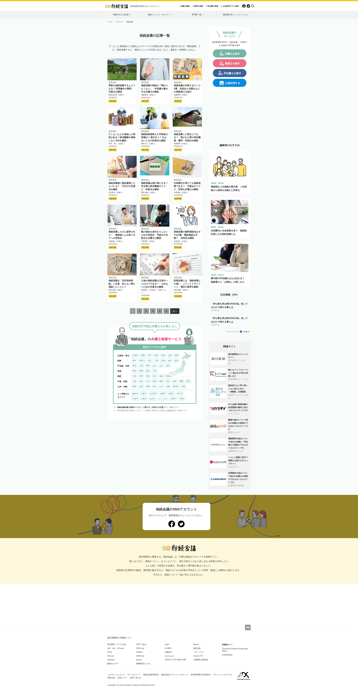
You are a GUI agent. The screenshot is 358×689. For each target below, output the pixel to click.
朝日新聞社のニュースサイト (238, 355)
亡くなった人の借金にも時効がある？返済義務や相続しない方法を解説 (122, 137)
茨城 (163, 360)
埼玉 (149, 360)
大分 (161, 386)
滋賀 (161, 376)
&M (108, 648)
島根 (161, 381)
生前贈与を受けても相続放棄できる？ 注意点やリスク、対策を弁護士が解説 (187, 186)
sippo (167, 644)
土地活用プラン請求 (231, 6)
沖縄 (183, 386)
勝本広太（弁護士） (148, 144)
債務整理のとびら (143, 664)
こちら (169, 410)
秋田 (156, 355)
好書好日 (168, 652)
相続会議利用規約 (151, 674)
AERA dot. (140, 656)
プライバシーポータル (222, 674)
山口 (148, 381)
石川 (161, 366)
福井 (168, 366)
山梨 (141, 366)
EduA (109, 652)
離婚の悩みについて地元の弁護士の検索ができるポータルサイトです (238, 424)
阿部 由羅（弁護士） (149, 192)
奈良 (154, 376)
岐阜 (148, 371)
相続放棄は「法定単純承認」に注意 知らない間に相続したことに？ (122, 283)
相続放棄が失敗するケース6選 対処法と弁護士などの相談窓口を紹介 (187, 88)
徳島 (174, 381)
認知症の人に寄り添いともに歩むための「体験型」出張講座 (238, 388)
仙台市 (152, 399)
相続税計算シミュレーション (235, 14)
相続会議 (197, 648)
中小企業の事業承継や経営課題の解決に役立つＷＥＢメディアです (238, 407)
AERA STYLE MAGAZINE (175, 660)
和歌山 (169, 376)
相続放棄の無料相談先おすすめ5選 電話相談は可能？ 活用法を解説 (187, 235)
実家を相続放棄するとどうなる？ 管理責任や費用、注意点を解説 (122, 88)
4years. (196, 644)
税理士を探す (232, 63)
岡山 (141, 381)
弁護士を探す (232, 53)
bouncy (139, 660)
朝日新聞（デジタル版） (117, 644)
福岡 (134, 386)
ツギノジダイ (198, 652)
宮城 (163, 355)
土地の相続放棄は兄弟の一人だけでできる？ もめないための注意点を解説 (154, 283)
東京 (134, 360)
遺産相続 (112, 82)
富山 (154, 366)
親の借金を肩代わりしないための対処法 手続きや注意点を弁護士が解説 (154, 235)
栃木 (170, 360)
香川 (168, 381)
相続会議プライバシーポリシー (175, 674)
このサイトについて (116, 674)
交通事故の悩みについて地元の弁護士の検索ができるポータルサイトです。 (238, 477)
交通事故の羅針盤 (200, 660)
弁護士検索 (185, 6)
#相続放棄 (112, 101)
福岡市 (171, 393)
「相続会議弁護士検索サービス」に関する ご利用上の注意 (139, 407)
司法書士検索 (212, 6)
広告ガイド (122, 678)
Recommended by (233, 331)
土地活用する (232, 83)
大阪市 (144, 393)
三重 (154, 371)
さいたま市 (162, 399)
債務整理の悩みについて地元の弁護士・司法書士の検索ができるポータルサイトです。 (238, 443)
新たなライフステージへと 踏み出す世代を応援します (238, 373)
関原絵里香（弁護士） (117, 95)
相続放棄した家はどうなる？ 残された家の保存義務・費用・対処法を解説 (187, 137)
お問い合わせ (135, 678)
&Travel (120, 648)
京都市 (135, 399)
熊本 (154, 386)
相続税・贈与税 (217, 183)
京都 (148, 376)
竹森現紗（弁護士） (116, 241)
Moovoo (110, 656)
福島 (176, 355)
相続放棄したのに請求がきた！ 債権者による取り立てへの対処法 (122, 235)
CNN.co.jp (140, 648)
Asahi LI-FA (198, 656)
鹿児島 (175, 386)
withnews (111, 660)
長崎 (148, 386)
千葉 (156, 360)
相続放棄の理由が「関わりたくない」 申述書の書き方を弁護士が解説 (154, 88)
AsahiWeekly (227, 655)
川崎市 (173, 399)
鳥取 (154, 381)
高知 (188, 381)
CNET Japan (141, 644)
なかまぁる (169, 656)
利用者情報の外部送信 (200, 674)
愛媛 (181, 381)
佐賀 (141, 386)
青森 (143, 355)
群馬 (176, 360)
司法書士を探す (232, 73)
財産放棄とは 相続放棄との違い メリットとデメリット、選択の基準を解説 (187, 283)
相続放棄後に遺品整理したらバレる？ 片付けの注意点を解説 (122, 186)
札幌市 (162, 393)
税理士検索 (198, 6)
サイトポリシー (134, 674)
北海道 (135, 355)
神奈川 (142, 360)
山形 (170, 355)
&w (114, 648)
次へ (175, 311)
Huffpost (139, 652)
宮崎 (168, 386)
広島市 (144, 399)
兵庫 (141, 376)
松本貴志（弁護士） (116, 192)
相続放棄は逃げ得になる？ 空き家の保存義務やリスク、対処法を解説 (155, 186)
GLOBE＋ (169, 648)
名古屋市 (153, 393)
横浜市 (135, 393)
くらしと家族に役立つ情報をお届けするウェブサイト (238, 460)
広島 (134, 381)
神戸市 (179, 393)
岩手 (149, 355)
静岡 (141, 371)
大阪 (134, 376)
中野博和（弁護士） (181, 192)
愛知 (134, 371)
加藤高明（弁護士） (148, 95)
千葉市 (181, 399)
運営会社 (111, 678)
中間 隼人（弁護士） (117, 144)
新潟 (134, 366)
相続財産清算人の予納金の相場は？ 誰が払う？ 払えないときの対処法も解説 (154, 137)
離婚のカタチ (112, 664)
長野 (148, 366)
